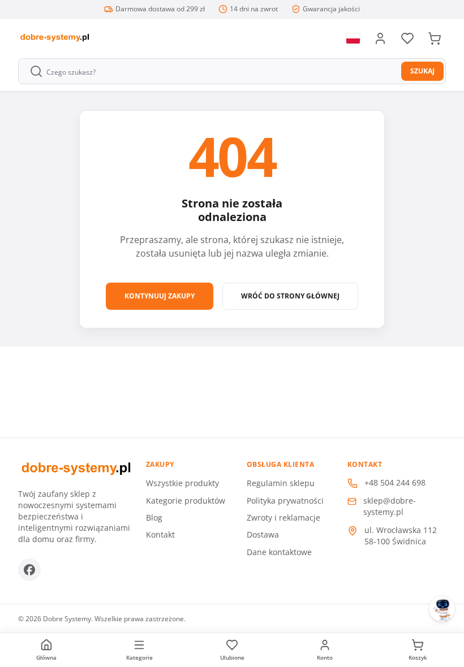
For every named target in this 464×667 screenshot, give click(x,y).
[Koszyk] (434, 38)
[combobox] (210, 71)
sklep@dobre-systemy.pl (389, 506)
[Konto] (380, 38)
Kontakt (160, 534)
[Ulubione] (407, 38)
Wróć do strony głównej (290, 296)
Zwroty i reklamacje (283, 517)
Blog (154, 517)
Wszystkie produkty (182, 483)
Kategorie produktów (185, 500)
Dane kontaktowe (279, 552)
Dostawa (263, 534)
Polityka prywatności (285, 500)
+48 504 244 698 (395, 482)
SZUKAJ (422, 71)
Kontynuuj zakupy (159, 296)
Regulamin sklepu (281, 483)
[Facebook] (29, 569)
